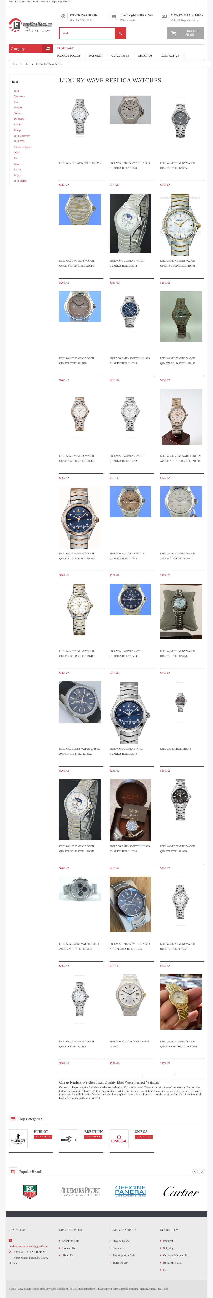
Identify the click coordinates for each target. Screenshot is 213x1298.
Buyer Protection (172, 1262)
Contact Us (170, 55)
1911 (16, 90)
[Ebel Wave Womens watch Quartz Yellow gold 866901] (181, 1002)
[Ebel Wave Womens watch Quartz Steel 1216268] (80, 306)
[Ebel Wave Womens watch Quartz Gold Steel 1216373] (80, 809)
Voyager (18, 107)
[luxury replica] (31, 19)
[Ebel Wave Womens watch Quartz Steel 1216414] (130, 599)
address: (19, 1251)
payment (96, 55)
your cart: (192, 33)
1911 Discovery (22, 135)
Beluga (17, 130)
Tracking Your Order (124, 1255)
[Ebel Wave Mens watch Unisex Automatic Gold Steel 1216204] (181, 417)
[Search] (120, 33)
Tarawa (17, 113)
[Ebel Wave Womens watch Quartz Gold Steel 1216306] (80, 414)
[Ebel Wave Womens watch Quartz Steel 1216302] (130, 414)
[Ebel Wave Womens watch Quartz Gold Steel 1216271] (80, 209)
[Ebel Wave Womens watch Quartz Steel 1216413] (130, 502)
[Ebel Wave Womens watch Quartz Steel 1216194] (80, 999)
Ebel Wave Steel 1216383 (175, 748)
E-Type (17, 175)
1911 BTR (19, 141)
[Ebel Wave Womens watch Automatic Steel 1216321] (181, 502)
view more (42, 1137)
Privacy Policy (69, 55)
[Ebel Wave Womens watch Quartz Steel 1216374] (181, 902)
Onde (16, 152)
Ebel (27, 64)
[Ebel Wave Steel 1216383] (181, 702)
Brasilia (17, 124)
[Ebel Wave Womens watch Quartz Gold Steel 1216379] (80, 525)
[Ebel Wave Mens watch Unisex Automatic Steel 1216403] (80, 889)
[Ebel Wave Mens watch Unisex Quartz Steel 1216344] (130, 312)
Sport (16, 102)
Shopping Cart (70, 1240)
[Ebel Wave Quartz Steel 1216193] (80, 116)
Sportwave (19, 96)
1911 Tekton (20, 180)
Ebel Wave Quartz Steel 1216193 (80, 163)
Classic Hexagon (22, 147)
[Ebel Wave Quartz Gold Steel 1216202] (130, 995)
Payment (168, 1240)
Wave (16, 164)
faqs (165, 1269)
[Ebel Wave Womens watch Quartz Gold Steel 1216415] (80, 610)
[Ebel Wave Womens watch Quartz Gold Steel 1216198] (181, 316)
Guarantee (120, 55)
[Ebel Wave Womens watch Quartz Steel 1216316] (181, 800)
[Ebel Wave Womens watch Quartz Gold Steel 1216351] (181, 232)
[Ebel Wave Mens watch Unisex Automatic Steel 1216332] (80, 702)
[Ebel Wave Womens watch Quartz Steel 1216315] (130, 721)
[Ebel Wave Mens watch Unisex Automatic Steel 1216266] (130, 904)
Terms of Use (120, 1262)
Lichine (17, 169)
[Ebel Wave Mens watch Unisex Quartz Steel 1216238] (130, 815)
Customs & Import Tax (176, 1255)
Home (15, 64)
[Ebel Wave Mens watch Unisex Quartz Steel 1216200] (130, 110)
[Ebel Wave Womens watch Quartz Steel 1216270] (181, 611)
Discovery (19, 118)
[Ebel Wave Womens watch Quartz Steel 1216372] (130, 223)
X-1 (16, 158)
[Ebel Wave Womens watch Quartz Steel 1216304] (181, 121)
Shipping (168, 1248)
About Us (145, 55)
